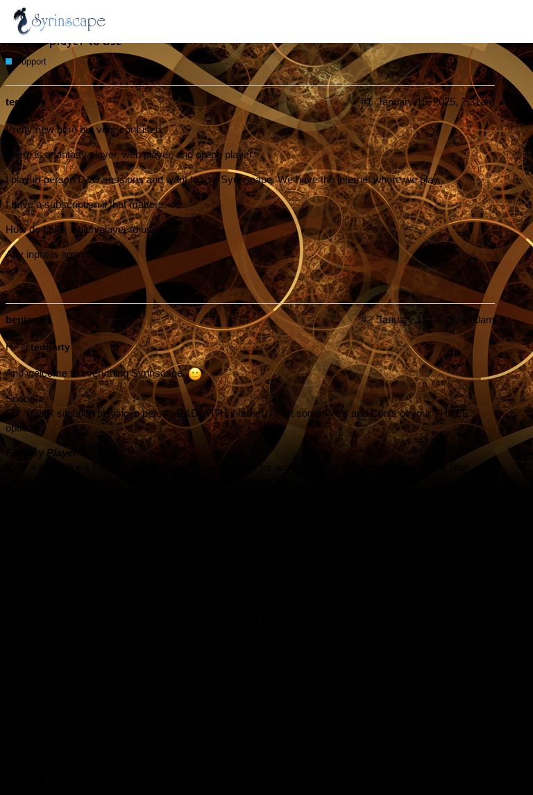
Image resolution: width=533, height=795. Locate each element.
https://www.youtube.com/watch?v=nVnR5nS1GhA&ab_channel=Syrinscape (298, 536)
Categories (71, 747)
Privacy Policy (316, 747)
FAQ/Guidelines (144, 747)
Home (19, 747)
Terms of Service (232, 747)
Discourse (85, 777)
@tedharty (45, 346)
